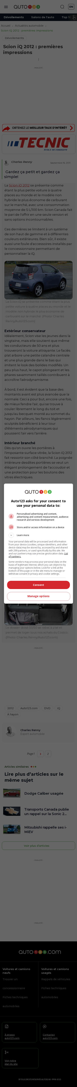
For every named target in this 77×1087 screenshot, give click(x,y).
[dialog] (38, 544)
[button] (39, 535)
